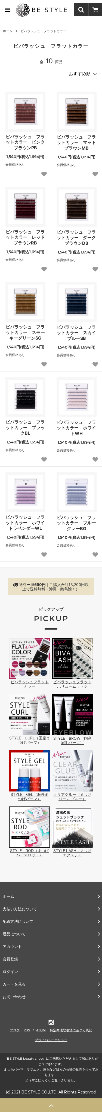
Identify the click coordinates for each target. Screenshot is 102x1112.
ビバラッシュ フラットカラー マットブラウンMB (76, 142)
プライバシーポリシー (51, 1040)
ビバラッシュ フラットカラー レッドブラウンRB (25, 237)
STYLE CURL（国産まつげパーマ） (29, 740)
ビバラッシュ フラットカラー (43, 31)
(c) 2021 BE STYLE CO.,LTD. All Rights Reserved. (51, 1092)
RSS (27, 1030)
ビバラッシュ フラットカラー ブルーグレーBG (76, 523)
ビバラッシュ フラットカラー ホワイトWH (76, 427)
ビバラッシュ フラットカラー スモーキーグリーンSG (25, 332)
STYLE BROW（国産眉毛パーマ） (72, 740)
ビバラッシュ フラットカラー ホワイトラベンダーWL (25, 522)
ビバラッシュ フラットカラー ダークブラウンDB (76, 237)
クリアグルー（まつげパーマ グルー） (72, 796)
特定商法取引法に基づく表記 (71, 1030)
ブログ (15, 1030)
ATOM (41, 1030)
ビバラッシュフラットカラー (30, 683)
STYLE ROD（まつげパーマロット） (29, 852)
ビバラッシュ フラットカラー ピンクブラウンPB (25, 142)
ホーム (8, 31)
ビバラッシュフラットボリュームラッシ (72, 683)
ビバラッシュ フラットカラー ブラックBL (25, 427)
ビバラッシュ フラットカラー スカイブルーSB (76, 332)
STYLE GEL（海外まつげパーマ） (29, 796)
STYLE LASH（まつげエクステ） (72, 852)
